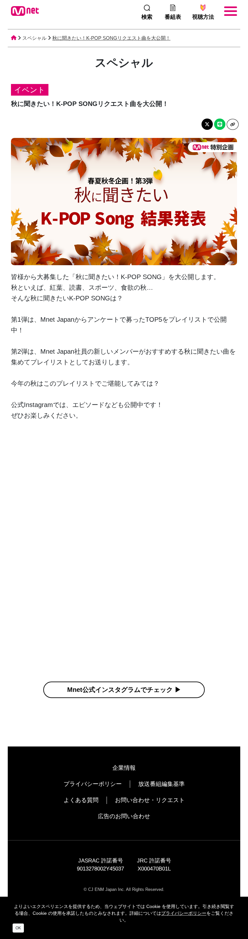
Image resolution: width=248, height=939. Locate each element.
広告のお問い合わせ (124, 816)
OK (18, 928)
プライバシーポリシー (93, 784)
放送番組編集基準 (161, 784)
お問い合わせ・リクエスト (150, 800)
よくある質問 (81, 800)
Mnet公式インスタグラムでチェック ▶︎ (124, 689)
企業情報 (124, 768)
